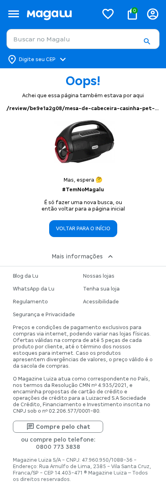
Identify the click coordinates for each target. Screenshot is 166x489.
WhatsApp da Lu (33, 289)
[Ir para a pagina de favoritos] (108, 13)
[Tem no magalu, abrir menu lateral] (13, 14)
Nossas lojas (98, 276)
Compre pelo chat (63, 427)
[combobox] (83, 39)
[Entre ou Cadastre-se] (153, 14)
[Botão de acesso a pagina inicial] (59, 14)
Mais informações (77, 256)
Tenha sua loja (101, 289)
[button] (146, 41)
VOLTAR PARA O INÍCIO (83, 228)
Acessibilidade (101, 302)
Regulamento (30, 302)
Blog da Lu (25, 276)
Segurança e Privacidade (44, 314)
